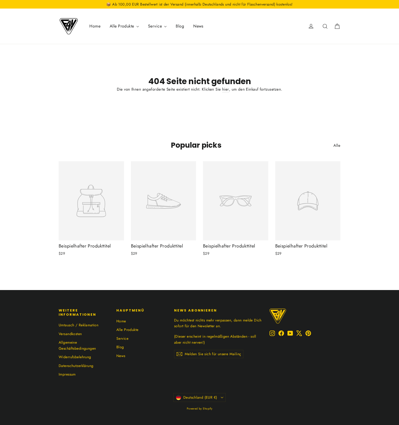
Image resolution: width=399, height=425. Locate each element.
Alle (336, 145)
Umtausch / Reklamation (78, 325)
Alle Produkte (122, 26)
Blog (180, 26)
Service (155, 26)
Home (94, 26)
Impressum (67, 374)
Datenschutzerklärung (76, 365)
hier (225, 89)
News (198, 26)
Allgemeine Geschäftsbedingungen (77, 345)
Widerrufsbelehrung (75, 357)
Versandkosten (70, 333)
